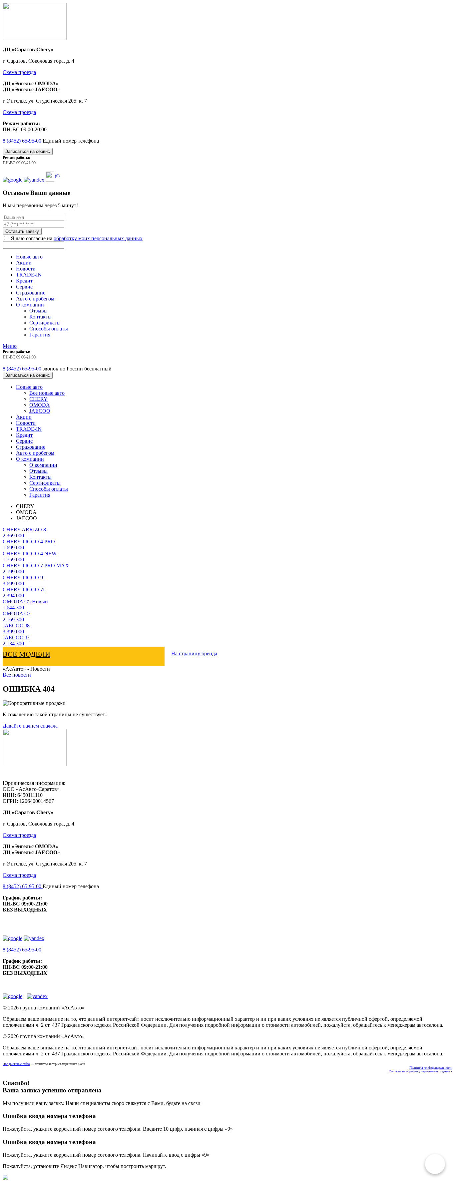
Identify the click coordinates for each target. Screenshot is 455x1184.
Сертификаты (45, 322)
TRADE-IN (29, 275)
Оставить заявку (22, 231)
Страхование (30, 293)
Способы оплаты (48, 328)
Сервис (24, 287)
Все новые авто (47, 393)
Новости (26, 269)
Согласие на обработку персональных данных (420, 1071)
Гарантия (39, 334)
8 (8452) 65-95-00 (23, 141)
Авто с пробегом (35, 298)
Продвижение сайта (16, 1064)
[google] (12, 180)
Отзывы (38, 310)
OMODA (39, 405)
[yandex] (34, 180)
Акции (24, 263)
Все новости (17, 675)
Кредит (24, 281)
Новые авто (29, 257)
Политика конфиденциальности (430, 1067)
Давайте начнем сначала (30, 726)
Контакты (40, 316)
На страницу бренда (194, 653)
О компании (30, 304)
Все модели (26, 654)
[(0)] (50, 180)
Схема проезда (19, 72)
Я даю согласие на (76, 238)
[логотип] (35, 38)
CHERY (38, 399)
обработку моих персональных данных (98, 238)
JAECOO (39, 411)
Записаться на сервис (27, 151)
